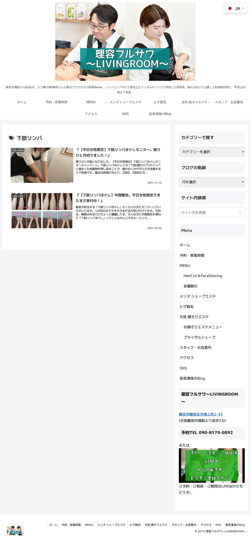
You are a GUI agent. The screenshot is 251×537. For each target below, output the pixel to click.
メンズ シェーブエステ (198, 296)
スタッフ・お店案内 (195, 347)
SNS (183, 367)
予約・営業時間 (192, 255)
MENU (185, 265)
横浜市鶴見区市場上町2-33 (201, 414)
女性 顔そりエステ (194, 316)
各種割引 (191, 285)
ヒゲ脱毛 (187, 306)
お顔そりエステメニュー (203, 326)
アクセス (187, 357)
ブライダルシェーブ (199, 337)
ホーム (185, 244)
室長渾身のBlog (192, 378)
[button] (240, 213)
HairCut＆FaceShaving (203, 275)
